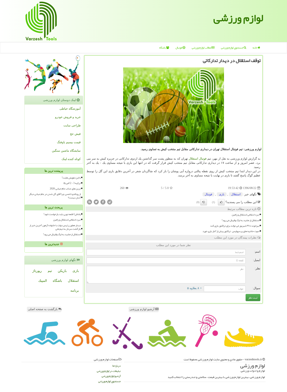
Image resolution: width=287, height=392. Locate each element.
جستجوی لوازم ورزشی (232, 47)
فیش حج (75, 133)
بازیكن (62, 271)
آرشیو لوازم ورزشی (142, 309)
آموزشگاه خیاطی (70, 108)
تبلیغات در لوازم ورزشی (109, 371)
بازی (221, 194)
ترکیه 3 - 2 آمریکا (72, 183)
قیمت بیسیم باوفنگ (69, 142)
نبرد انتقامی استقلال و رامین (245, 214)
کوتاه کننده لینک (71, 159)
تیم (50, 271)
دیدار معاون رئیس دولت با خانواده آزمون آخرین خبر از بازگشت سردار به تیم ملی (55, 227)
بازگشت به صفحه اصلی (43, 309)
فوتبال (179, 47)
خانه (255, 47)
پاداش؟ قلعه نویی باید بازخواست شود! (62, 214)
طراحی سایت (72, 125)
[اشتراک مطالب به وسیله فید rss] (89, 201)
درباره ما (116, 365)
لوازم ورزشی (238, 18)
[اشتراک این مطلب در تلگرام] (110, 201)
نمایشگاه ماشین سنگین (66, 150)
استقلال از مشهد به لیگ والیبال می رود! (240, 220)
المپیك (42, 280)
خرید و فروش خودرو (68, 117)
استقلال (193, 158)
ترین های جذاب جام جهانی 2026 (65, 188)
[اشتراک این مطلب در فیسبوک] (103, 201)
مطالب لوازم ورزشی (201, 47)
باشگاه (162, 47)
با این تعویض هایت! (71, 177)
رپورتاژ (37, 271)
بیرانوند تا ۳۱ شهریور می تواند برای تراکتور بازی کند (234, 225)
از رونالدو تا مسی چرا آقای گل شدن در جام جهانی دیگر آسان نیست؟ (55, 196)
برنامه (74, 290)
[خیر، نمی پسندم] (203, 202)
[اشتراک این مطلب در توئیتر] (96, 201)
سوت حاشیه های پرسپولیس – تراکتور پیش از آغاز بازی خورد (231, 231)
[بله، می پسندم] (221, 202)
